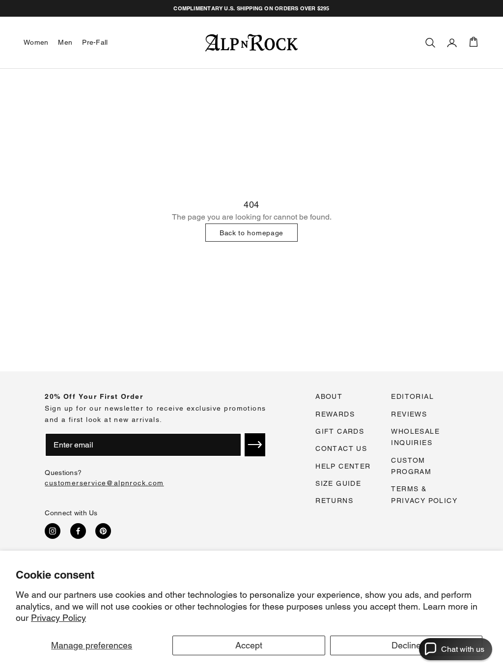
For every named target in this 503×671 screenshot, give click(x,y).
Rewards (335, 414)
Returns (334, 500)
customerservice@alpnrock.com (104, 483)
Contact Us (341, 448)
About (328, 396)
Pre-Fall (95, 42)
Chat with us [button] (462, 649)
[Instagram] (52, 531)
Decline (406, 645)
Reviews (409, 414)
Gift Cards (339, 431)
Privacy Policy (58, 618)
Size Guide (338, 483)
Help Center (342, 466)
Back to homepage (251, 233)
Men (65, 42)
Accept (248, 645)
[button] (255, 444)
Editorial (412, 396)
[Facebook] (78, 531)
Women (36, 42)
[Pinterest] (103, 531)
